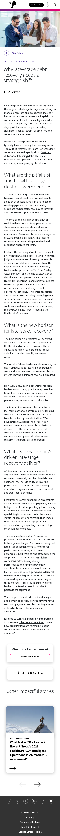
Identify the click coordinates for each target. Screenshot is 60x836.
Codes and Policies (30, 822)
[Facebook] (25, 802)
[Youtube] (51, 802)
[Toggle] (4, 5)
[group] (30, 784)
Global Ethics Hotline (30, 831)
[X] (17, 802)
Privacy (30, 817)
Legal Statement (30, 826)
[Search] (54, 5)
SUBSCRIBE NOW (30, 656)
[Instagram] (34, 802)
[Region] (47, 4)
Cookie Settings (30, 812)
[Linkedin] (9, 802)
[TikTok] (42, 802)
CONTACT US (36, 5)
